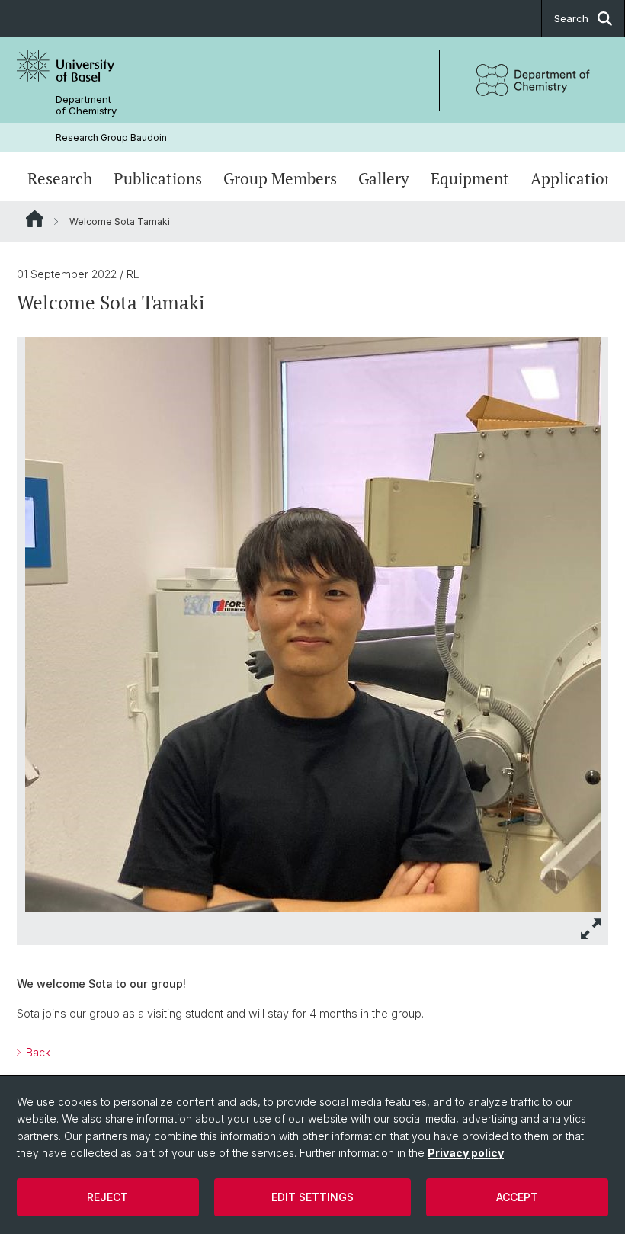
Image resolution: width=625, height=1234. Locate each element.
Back (36, 1052)
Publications (158, 178)
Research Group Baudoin (111, 137)
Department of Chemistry (86, 105)
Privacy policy (466, 1152)
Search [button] (571, 18)
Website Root (34, 218)
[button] (591, 928)
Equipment (470, 178)
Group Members (280, 178)
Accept (517, 1197)
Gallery (383, 178)
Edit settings (312, 1197)
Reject (107, 1197)
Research (59, 178)
